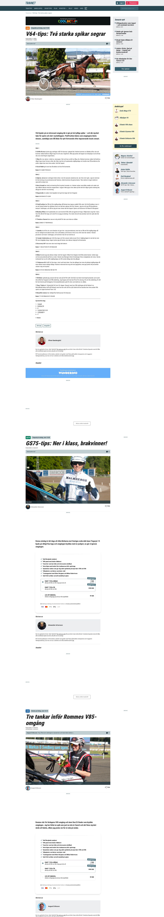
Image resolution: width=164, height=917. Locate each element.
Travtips (29, 8)
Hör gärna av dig (61, 349)
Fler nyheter (126, 69)
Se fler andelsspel (125, 146)
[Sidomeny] (86, 8)
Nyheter (62, 8)
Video (76, 8)
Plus (55, 8)
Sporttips (48, 8)
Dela (108, 98)
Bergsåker (47, 325)
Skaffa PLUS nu (129, 910)
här (73, 355)
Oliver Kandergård (54, 340)
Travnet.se (28, 13)
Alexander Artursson (55, 632)
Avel (81, 8)
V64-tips (39, 325)
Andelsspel (38, 8)
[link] (68, 44)
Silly (70, 8)
